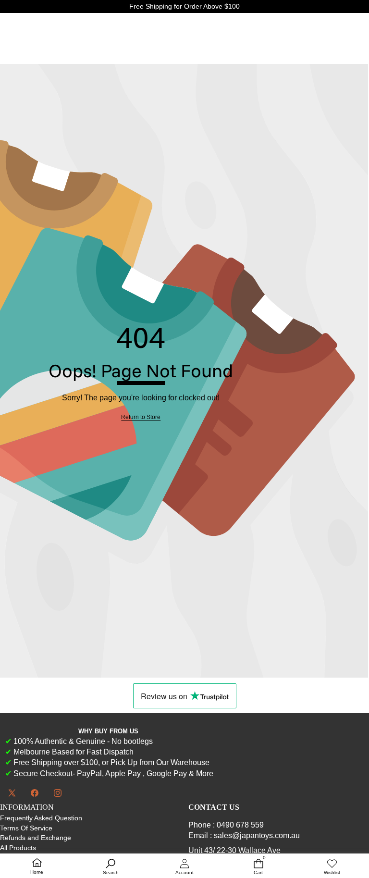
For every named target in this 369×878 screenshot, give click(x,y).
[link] (140, 417)
